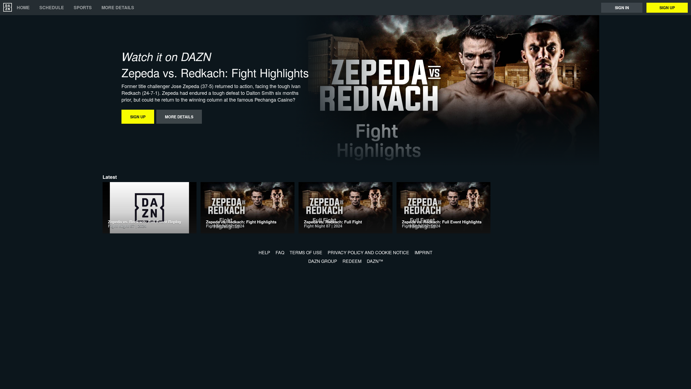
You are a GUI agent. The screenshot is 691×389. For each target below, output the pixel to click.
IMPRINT (423, 252)
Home (23, 7)
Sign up (667, 7)
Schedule (51, 7)
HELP (264, 252)
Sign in (622, 7)
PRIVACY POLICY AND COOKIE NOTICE (368, 252)
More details (117, 7)
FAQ (280, 252)
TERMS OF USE (306, 252)
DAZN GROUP (322, 261)
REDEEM (352, 261)
